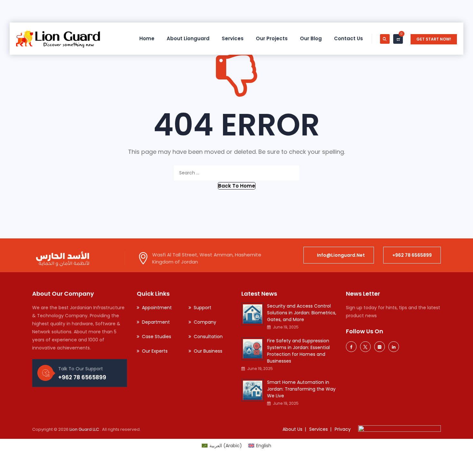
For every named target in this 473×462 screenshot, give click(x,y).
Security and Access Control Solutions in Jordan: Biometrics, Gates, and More (301, 313)
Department (156, 322)
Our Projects (272, 38)
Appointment (157, 307)
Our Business (208, 351)
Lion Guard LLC (85, 429)
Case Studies (156, 336)
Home (146, 38)
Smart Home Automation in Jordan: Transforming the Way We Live (301, 389)
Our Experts (155, 351)
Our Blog (311, 38)
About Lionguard (188, 38)
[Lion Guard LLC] (58, 39)
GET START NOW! (433, 39)
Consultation (208, 336)
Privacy (343, 429)
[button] (236, 185)
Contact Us (348, 38)
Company (205, 322)
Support (202, 307)
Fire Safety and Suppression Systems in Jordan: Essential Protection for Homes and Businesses (298, 350)
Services (233, 38)
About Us (292, 429)
